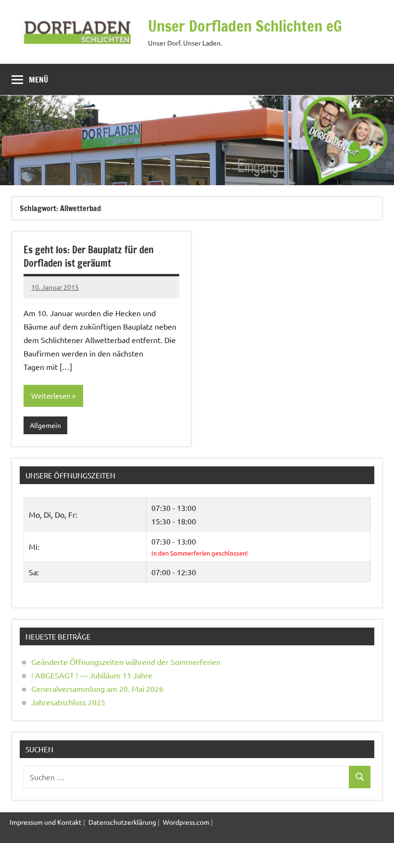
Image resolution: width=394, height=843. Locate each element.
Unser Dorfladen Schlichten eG (245, 26)
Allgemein (45, 425)
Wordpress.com (186, 822)
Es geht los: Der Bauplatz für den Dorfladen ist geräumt (89, 256)
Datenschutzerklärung (122, 822)
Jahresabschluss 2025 (68, 702)
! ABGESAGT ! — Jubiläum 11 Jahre (91, 675)
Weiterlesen (51, 395)
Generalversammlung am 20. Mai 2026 (97, 688)
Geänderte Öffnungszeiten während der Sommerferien (126, 661)
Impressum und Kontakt (46, 822)
